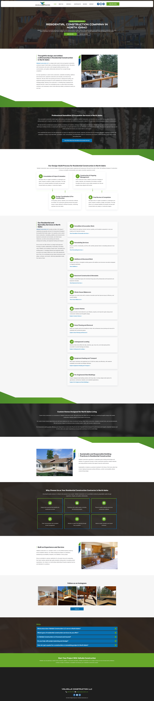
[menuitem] (55, 4)
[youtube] (101, 4)
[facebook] (98, 4)
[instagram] (103, 4)
